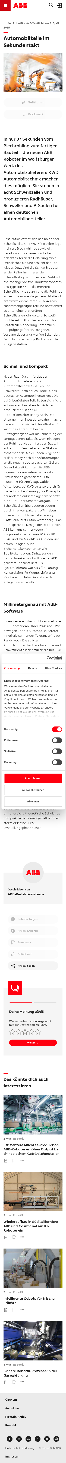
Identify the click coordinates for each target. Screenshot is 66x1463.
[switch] (57, 740)
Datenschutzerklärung (19, 1448)
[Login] (59, 5)
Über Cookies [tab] (53, 668)
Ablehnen (33, 801)
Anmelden (12, 1408)
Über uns (11, 1400)
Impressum (12, 1456)
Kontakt (10, 1425)
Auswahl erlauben (33, 789)
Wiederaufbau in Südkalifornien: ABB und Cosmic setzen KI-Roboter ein (31, 1226)
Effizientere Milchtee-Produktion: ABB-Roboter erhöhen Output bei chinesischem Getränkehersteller (31, 1149)
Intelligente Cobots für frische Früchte (29, 1300)
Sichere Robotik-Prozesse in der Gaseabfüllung (30, 1373)
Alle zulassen (33, 778)
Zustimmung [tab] (12, 668)
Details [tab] (32, 668)
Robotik (18, 1139)
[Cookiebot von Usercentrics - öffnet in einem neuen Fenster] (47, 658)
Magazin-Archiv (15, 1417)
